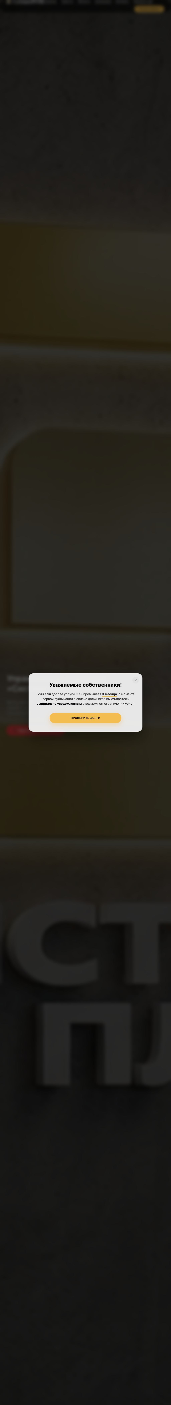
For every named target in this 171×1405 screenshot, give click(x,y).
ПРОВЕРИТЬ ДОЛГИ (85, 718)
